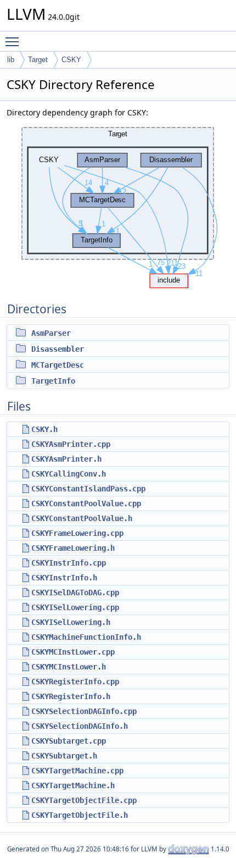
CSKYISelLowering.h (70, 622)
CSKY (71, 60)
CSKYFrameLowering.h (73, 548)
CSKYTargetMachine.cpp (77, 770)
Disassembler (57, 349)
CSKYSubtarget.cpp (68, 741)
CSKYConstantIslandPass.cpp (88, 488)
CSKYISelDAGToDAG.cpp (75, 592)
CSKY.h (44, 429)
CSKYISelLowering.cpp (75, 607)
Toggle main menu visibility (14, 41)
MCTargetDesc (57, 365)
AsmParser (51, 333)
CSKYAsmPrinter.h (66, 459)
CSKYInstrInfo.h (64, 577)
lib (10, 60)
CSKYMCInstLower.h (68, 666)
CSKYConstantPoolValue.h (81, 518)
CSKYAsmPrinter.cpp (70, 444)
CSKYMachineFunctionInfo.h (86, 637)
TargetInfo (53, 381)
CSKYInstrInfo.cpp (68, 562)
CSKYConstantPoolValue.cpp (86, 503)
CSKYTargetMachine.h (73, 785)
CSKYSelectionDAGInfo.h (79, 726)
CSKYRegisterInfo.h (70, 696)
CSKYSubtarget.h (64, 755)
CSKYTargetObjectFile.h (79, 815)
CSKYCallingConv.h (68, 473)
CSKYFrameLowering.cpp (77, 533)
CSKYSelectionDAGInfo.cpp (84, 711)
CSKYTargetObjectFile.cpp (84, 800)
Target (38, 60)
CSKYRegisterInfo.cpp (75, 681)
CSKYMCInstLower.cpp (73, 651)
